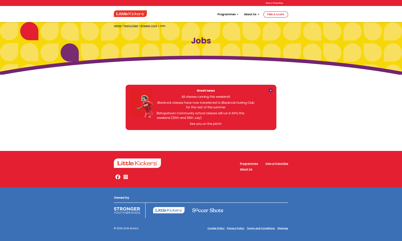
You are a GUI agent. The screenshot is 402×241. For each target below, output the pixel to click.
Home (117, 26)
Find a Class (131, 26)
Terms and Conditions (261, 228)
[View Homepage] (130, 14)
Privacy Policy (235, 228)
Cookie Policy (216, 228)
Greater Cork (148, 26)
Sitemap (282, 228)
